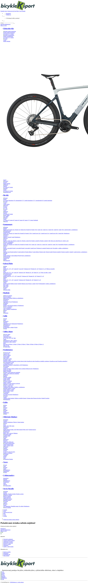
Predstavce (5, 300)
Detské (4, 189)
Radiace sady (6, 229)
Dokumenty (5, 545)
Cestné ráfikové (36, 252)
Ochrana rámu (30, 398)
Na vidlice (21, 506)
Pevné (10, 301)
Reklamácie (5, 553)
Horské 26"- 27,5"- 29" (8, 268)
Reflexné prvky (29, 368)
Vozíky (11, 390)
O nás (20, 11)
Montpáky (5, 494)
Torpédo (19, 283)
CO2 (4, 506)
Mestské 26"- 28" (35, 268)
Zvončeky (47, 398)
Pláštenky (15, 433)
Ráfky (4, 278)
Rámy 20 (37, 344)
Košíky (7, 357)
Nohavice (5, 428)
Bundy (4, 433)
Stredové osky (49, 248)
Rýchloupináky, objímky (8, 327)
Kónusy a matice (32, 283)
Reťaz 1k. (60, 240)
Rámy (4, 343)
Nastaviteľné (6, 301)
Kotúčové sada (6, 252)
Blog (18, 11)
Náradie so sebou (20, 494)
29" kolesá (5, 33)
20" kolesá (15, 220)
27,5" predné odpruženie (27, 200)
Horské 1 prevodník (7, 248)
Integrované (5, 298)
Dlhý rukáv (11, 425)
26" (8, 338)
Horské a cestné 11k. (17, 240)
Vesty (8, 433)
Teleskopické (14, 323)
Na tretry (13, 451)
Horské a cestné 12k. (7, 240)
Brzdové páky (43, 252)
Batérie (4, 371)
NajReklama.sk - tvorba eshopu (17, 582)
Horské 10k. (23, 229)
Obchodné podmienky (8, 539)
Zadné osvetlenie (15, 368)
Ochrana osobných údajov (9, 540)
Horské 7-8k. (34, 229)
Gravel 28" (21, 268)
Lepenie (5, 502)
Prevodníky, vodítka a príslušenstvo (60, 248)
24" (6, 338)
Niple (7, 286)
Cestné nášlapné (14, 255)
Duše (4, 271)
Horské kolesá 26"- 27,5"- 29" (10, 276)
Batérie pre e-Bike (7, 369)
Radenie (5, 228)
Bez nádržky (11, 387)
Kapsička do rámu (31, 361)
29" (4, 208)
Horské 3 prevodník (25, 248)
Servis (6, 11)
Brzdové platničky (57, 252)
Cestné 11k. (45, 229)
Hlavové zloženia (7, 296)
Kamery (24, 398)
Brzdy (4, 250)
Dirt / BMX (5, 216)
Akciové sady (6, 353)
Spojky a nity (66, 240)
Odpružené (5, 323)
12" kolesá (5, 220)
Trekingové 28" (27, 268)
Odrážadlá (35, 220)
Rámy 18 (29, 344)
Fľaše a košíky (6, 356)
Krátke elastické (6, 429)
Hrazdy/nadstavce (14, 305)
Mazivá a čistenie (7, 496)
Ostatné (5, 397)
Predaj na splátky (7, 552)
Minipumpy (8, 506)
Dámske (8, 41)
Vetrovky (11, 433)
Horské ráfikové (28, 252)
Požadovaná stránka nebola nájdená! (11, 519)
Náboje (4, 282)
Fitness (8, 204)
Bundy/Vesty (6, 432)
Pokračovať (3, 528)
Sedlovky (5, 322)
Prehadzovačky (6, 232)
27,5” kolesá (11, 37)
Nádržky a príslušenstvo (19, 387)
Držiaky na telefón (19, 398)
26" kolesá (5, 191)
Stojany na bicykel (16, 383)
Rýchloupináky (41, 283)
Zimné (4, 409)
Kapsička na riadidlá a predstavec (42, 361)
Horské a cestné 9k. (35, 240)
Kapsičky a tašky (7, 360)
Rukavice (5, 440)
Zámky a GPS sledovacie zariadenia (11, 373)
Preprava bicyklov (37, 398)
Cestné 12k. (39, 229)
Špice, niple (5, 284)
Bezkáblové (5, 365)
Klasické (11, 298)
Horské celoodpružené (8, 36)
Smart (4, 483)
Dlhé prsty (11, 442)
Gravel (4, 179)
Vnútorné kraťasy (32, 429)
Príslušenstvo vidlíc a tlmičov (9, 341)
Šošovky (15, 422)
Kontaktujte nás (6, 554)
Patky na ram (6, 345)
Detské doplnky (10, 398)
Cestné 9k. (55, 229)
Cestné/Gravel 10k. (53, 233)
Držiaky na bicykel (7, 383)
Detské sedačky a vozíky (8, 389)
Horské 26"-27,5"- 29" (8, 272)
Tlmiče (4, 339)
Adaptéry (71, 252)
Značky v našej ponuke (8, 546)
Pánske (4, 41)
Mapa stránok (6, 555)
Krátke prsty (6, 442)
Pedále (4, 254)
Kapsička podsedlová (62, 361)
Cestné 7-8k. (61, 229)
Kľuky (4, 247)
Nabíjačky (9, 371)
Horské (4, 199)
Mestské (5, 186)
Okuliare (5, 421)
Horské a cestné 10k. (26, 240)
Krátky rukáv (6, 425)
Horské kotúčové (13, 252)
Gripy (4, 309)
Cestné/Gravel (33, 248)
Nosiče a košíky (6, 378)
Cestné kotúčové (21, 252)
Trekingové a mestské (41, 248)
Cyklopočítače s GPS (17, 365)
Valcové (5, 484)
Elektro (4, 259)
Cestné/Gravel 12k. (36, 233)
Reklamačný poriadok (8, 542)
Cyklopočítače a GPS (8, 363)
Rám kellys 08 (6, 344)
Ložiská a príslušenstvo (50, 283)
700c (6, 208)
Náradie (5, 492)
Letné (4, 466)
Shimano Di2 (6, 258)
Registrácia (8, 13)
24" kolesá (10, 191)
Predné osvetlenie (7, 368)
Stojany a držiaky (7, 382)
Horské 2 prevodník (16, 248)
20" (4, 338)
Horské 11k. (17, 229)
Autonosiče (5, 393)
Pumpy (4, 505)
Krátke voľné (13, 429)
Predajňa (2, 11)
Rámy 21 (42, 344)
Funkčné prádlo (6, 435)
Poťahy (16, 327)
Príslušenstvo (67, 233)
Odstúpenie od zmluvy (8, 541)
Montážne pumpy (15, 506)
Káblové (10, 365)
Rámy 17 (25, 344)
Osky (37, 283)
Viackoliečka (61, 244)
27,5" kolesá (11, 33)
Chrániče (5, 398)
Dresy (4, 424)
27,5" (10, 338)
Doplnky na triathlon (7, 453)
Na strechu (10, 394)
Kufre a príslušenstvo (26, 255)
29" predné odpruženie (8, 200)
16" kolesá (10, 220)
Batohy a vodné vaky (8, 386)
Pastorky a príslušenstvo (69, 244)
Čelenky (8, 445)
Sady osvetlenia (22, 368)
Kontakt (23, 11)
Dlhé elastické (20, 429)
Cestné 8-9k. (61, 233)
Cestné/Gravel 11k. (45, 233)
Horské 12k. (12, 229)
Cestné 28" (16, 268)
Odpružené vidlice (7, 337)
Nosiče (8, 379)
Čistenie (5, 497)
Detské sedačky (6, 390)
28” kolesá (5, 187)
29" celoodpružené (17, 200)
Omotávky (8, 309)
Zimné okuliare (20, 422)
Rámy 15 (16, 344)
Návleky (5, 450)
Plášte (4, 267)
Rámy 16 (20, 344)
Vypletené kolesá (7, 275)
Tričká (4, 438)
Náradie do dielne (12, 494)
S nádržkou (5, 387)
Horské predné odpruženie (9, 32)
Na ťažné (5, 394)
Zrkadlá (43, 398)
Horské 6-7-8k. (28, 233)
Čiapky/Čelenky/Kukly (8, 444)
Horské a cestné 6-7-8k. (45, 240)
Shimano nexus (24, 283)
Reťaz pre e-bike (54, 240)
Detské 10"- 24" (42, 268)
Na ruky (5, 451)
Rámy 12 (12, 344)
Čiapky (4, 445)
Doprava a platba (7, 544)
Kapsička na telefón (7, 361)
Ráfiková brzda (14, 283)
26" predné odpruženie (47, 200)
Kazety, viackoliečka (7, 243)
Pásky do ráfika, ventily (46, 272)
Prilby (4, 406)
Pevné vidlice (6, 335)
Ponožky (5, 448)
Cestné (4, 40)
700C (14, 338)
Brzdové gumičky (65, 252)
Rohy (4, 311)
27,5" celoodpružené (37, 200)
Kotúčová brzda (6, 283)
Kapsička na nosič (54, 361)
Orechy (5, 288)
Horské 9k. (28, 229)
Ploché (19, 255)
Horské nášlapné (7, 255)
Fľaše (4, 357)
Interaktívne (5, 478)
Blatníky (5, 376)
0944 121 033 (4, 25)
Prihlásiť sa (8, 14)
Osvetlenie (5, 367)
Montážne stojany (7, 500)
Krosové (5, 182)
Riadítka (5, 304)
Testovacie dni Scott (12, 11)
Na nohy (9, 451)
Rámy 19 (33, 344)
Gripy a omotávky (7, 308)
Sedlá (4, 320)
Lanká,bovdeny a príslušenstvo (71, 229)
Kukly (12, 445)
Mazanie (9, 497)
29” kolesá (5, 37)
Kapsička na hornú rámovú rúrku (19, 361)
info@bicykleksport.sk (5, 24)
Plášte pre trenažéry (50, 268)
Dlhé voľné (25, 429)
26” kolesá (10, 187)
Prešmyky (5, 235)
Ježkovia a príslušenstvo (18, 298)
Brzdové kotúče (49, 252)
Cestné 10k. (50, 229)
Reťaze (4, 239)
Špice (4, 286)
